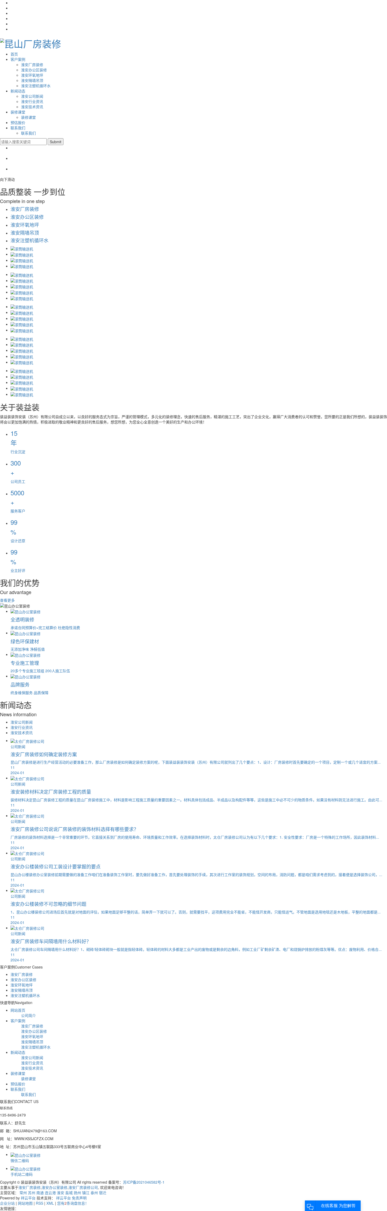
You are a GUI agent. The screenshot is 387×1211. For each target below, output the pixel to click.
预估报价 (18, 122)
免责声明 (79, 1197)
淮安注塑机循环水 (36, 85)
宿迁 (102, 1192)
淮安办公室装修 (54, 1187)
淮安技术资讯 (32, 106)
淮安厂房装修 (32, 64)
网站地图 (25, 1203)
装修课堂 (18, 112)
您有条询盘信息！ (73, 1203)
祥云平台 (28, 1197)
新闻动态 (18, 90)
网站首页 (18, 1010)
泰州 (94, 1192)
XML (50, 1203)
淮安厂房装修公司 (83, 1187)
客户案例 (18, 59)
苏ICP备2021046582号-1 (144, 1182)
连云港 (50, 1192)
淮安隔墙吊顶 (32, 80)
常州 (23, 1192)
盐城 (69, 1192)
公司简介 (28, 1015)
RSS (39, 1203)
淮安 (60, 1192)
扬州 (77, 1192)
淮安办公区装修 (34, 69)
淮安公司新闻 (32, 96)
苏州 (31, 1192)
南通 (40, 1192)
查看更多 (7, 600)
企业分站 (7, 1203)
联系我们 (18, 127)
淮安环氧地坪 (32, 75)
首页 (14, 54)
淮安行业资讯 (32, 101)
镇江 (86, 1192)
